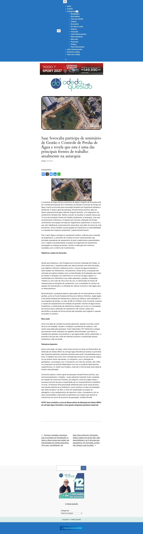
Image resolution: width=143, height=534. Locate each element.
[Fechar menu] (65, 1)
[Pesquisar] (83, 468)
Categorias (65, 511)
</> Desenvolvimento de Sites (71, 528)
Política (43, 161)
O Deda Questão (71, 504)
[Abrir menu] (59, 30)
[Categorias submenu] (77, 11)
